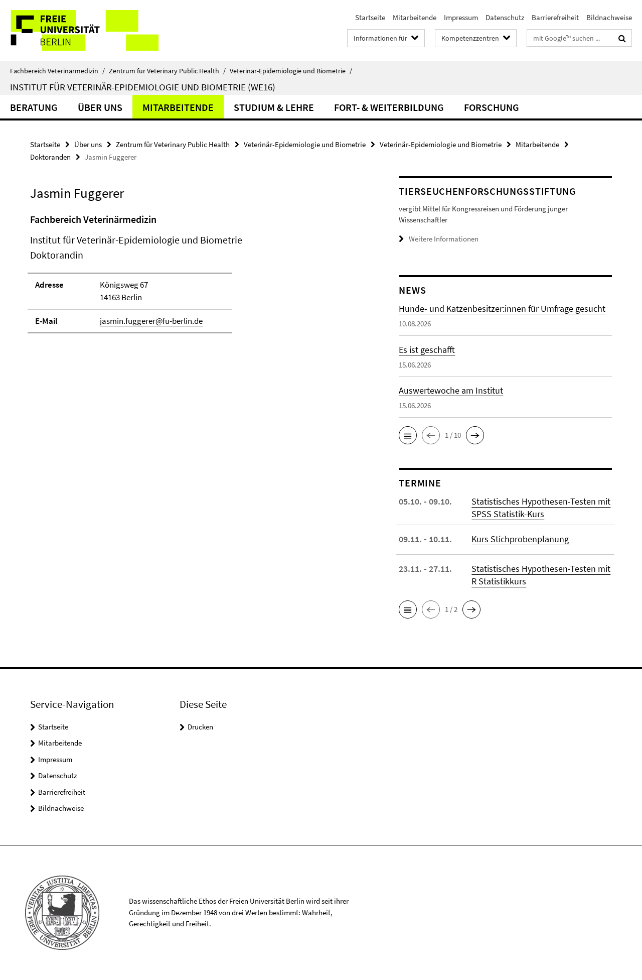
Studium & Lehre (274, 107)
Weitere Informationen (443, 238)
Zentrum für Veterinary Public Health (167, 70)
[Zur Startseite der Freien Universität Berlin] (84, 30)
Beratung (34, 107)
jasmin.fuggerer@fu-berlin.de (151, 320)
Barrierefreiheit (555, 17)
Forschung (491, 107)
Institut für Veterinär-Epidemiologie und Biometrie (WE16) (142, 87)
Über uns (100, 107)
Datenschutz (505, 17)
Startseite (370, 17)
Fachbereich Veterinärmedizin (57, 70)
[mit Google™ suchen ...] (622, 38)
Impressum (461, 17)
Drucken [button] (200, 726)
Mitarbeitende (414, 17)
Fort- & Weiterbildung (389, 107)
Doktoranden (50, 157)
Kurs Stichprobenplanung (520, 539)
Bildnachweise (609, 17)
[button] (408, 435)
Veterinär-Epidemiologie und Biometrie (291, 70)
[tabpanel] (196, 278)
